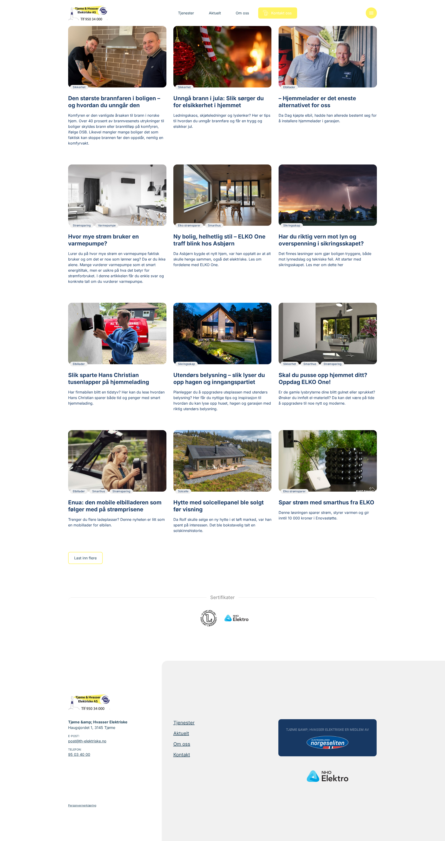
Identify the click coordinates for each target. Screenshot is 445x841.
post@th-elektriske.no (87, 741)
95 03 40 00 (79, 754)
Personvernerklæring (82, 805)
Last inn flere (85, 558)
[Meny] (371, 13)
